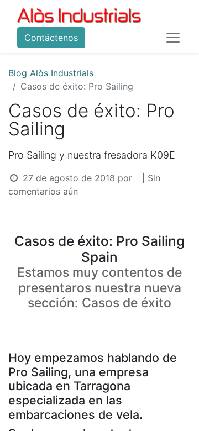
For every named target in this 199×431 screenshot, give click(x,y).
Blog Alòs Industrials (50, 72)
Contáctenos (51, 37)
